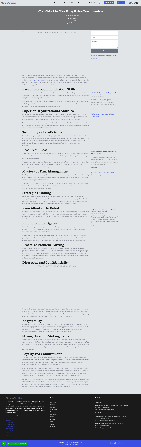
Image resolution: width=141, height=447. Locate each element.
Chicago (52, 419)
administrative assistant (50, 78)
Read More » (94, 109)
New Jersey (53, 407)
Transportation (9, 428)
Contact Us (92, 3)
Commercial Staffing (10, 424)
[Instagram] (122, 443)
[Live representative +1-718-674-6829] (4, 443)
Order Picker (8, 433)
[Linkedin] (118, 443)
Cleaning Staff (9, 422)
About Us (62, 3)
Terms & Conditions (75, 444)
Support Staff (9, 431)
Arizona (52, 404)
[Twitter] (115, 443)
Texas (52, 424)
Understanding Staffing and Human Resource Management (103, 211)
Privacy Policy (64, 444)
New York (53, 402)
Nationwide (53, 414)
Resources (81, 3)
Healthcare (8, 420)
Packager (7, 435)
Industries (71, 3)
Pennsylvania (54, 412)
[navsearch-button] (99, 2)
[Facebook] (111, 443)
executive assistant (37, 80)
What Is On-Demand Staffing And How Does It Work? (104, 94)
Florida (52, 417)
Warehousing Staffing (11, 426)
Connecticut (54, 409)
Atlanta (52, 426)
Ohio (51, 421)
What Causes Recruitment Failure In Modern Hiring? (103, 152)
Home (55, 3)
